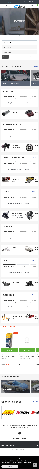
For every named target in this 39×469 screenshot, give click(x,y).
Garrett (21, 354)
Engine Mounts (17, 213)
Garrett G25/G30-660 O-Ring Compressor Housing (26, 357)
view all (35, 66)
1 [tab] (17, 35)
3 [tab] (21, 35)
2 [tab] (19, 35)
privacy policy (27, 462)
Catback (14, 248)
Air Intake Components (16, 147)
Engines (6, 192)
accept (10, 466)
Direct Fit (15, 113)
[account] (32, 6)
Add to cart (27, 350)
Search (5, 57)
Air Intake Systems (12, 124)
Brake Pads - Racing (16, 180)
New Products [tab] (9, 97)
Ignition (36, 79)
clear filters (33, 56)
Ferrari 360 (7, 390)
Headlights (15, 282)
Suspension (8, 295)
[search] (7, 6)
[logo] (19, 6)
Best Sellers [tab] (23, 97)
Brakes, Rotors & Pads (13, 157)
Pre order (9, 350)
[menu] (2, 6)
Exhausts (7, 226)
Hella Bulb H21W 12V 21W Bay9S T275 (8, 357)
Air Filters (8, 91)
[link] (15, 78)
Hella (2, 354)
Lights (5, 79)
